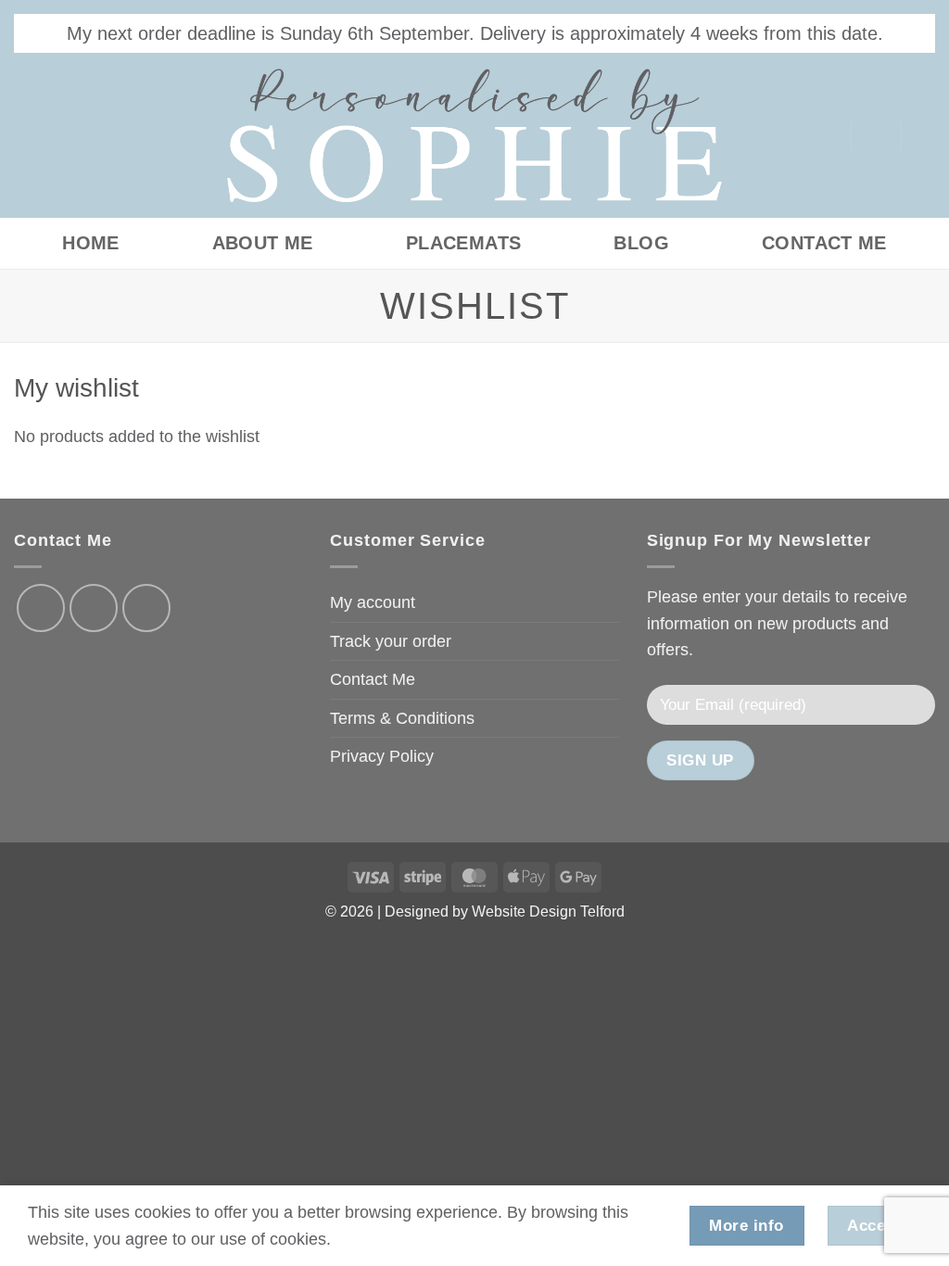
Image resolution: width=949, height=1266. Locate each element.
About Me (262, 243)
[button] (876, 135)
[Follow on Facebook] (33, 135)
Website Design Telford (548, 911)
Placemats (464, 243)
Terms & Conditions (402, 718)
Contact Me (824, 243)
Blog (641, 243)
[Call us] (146, 608)
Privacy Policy (382, 756)
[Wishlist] (827, 135)
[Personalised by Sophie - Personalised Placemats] (474, 136)
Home (91, 243)
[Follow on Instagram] (71, 135)
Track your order (390, 641)
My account (372, 602)
